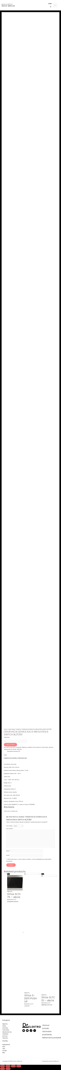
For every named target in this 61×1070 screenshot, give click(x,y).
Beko (3, 1052)
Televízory (5, 1038)
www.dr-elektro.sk (8, 6)
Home (5, 729)
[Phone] (31, 1030)
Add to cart (10, 744)
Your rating (9, 826)
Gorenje (4, 1050)
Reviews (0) (17, 751)
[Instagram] (27, 1030)
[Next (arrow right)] (7, 1068)
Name (8, 851)
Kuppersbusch (6, 1044)
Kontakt (45, 1028)
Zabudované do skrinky (10, 749)
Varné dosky (11, 729)
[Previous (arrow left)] (2, 1068)
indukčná (18, 729)
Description (10, 751)
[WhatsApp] (34, 1030)
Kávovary (4, 1036)
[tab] (10, 751)
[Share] (7, 1066)
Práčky (4, 1026)
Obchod (45, 1025)
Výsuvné (51, 747)
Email (8, 855)
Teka (3, 1048)
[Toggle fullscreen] (13, 1066)
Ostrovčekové (37, 747)
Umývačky (5, 1028)
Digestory (24, 747)
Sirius (3, 1046)
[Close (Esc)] (2, 1066)
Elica (20, 749)
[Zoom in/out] (18, 1066)
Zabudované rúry (7, 1032)
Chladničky (5, 1034)
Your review (9, 828)
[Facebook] (23, 1030)
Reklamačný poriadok (51, 1037)
